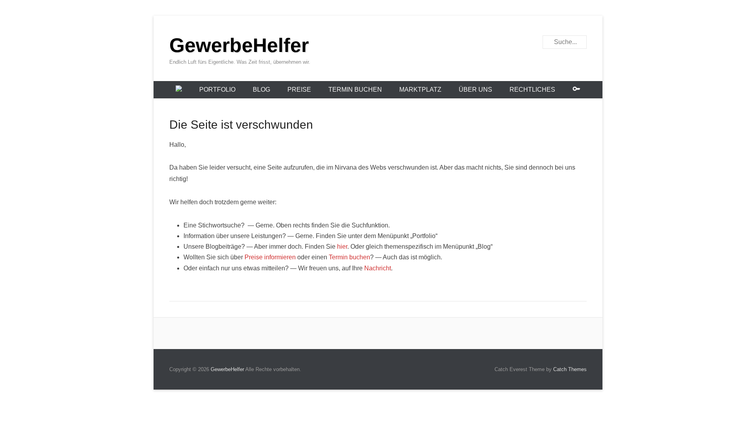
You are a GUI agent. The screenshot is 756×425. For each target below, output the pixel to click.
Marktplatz (420, 89)
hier (342, 246)
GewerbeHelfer (239, 45)
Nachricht (377, 268)
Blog (261, 89)
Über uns (475, 89)
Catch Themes (570, 369)
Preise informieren (270, 257)
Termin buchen (355, 89)
